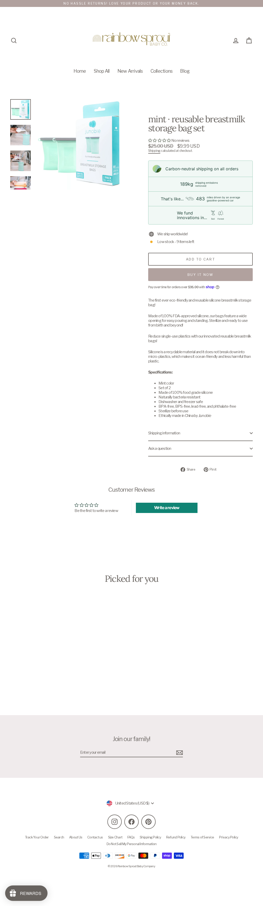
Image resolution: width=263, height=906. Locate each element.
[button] (159, 140)
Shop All (102, 71)
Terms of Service (202, 837)
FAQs (131, 837)
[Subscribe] (179, 752)
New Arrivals (130, 71)
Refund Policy (175, 837)
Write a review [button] (167, 507)
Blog (185, 71)
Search (59, 837)
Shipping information (164, 433)
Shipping (154, 151)
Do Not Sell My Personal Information (132, 844)
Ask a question (159, 448)
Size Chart (115, 837)
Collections (162, 71)
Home (79, 71)
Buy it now (200, 275)
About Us (75, 837)
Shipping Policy (150, 837)
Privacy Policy (228, 837)
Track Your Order (37, 837)
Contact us (95, 837)
